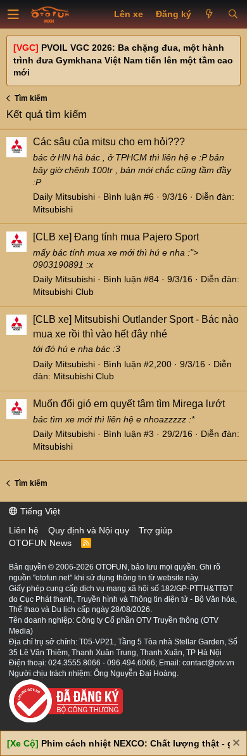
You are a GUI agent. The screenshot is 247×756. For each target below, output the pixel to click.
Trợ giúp (155, 530)
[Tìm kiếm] (232, 14)
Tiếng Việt (39, 511)
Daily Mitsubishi (64, 197)
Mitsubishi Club (63, 292)
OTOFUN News (40, 543)
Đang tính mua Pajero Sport (116, 236)
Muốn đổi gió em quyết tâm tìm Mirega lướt (129, 403)
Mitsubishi (53, 209)
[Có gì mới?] (209, 14)
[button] (13, 15)
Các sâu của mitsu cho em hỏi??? (109, 141)
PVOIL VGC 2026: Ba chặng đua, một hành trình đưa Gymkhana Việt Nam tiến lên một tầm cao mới (123, 59)
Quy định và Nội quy (88, 530)
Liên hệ (24, 530)
